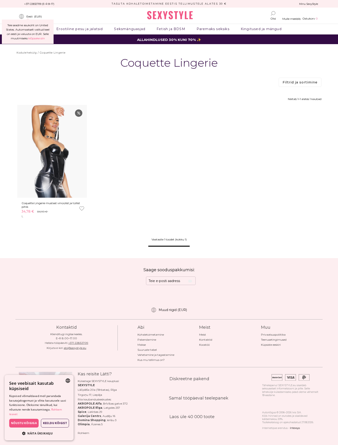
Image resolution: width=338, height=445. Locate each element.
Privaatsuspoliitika (273, 334)
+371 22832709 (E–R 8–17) (39, 4)
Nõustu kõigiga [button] (24, 423)
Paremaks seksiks (213, 29)
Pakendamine (146, 339)
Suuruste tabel (147, 349)
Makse (141, 344)
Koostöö (204, 344)
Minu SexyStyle (308, 4)
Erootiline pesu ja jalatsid (80, 29)
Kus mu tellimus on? (151, 360)
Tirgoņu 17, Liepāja (90, 395)
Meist (202, 334)
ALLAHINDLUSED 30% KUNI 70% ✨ (169, 39)
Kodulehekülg (27, 52)
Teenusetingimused (273, 339)
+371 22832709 (78, 343)
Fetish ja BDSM (171, 29)
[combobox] (68, 380)
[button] (39, 433)
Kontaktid (205, 339)
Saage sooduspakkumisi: (169, 269)
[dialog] (39, 407)
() (34, 16)
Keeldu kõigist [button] (55, 423)
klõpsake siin (36, 38)
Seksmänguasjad (130, 29)
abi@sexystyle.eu (75, 348)
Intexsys (295, 428)
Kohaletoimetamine (150, 334)
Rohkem (83, 433)
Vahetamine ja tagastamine (155, 355)
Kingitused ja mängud (261, 29)
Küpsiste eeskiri (271, 344)
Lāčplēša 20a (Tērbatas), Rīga (97, 389)
